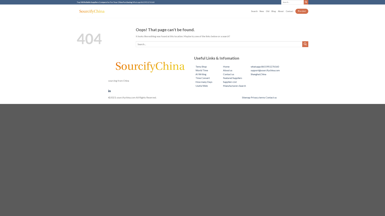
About (281, 11)
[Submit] (306, 2)
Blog (273, 11)
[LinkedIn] (149, 91)
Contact (289, 11)
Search (254, 11)
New (262, 11)
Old (267, 11)
